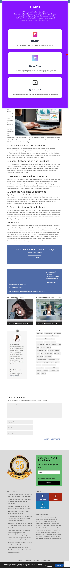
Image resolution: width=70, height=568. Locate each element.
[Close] (67, 55)
